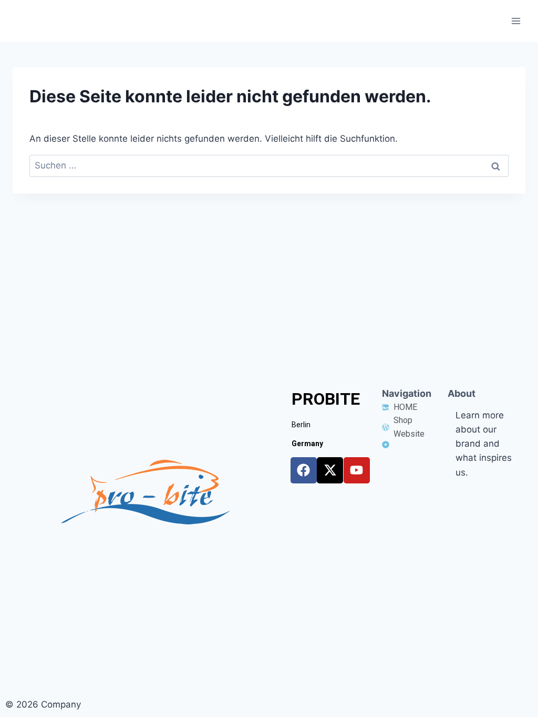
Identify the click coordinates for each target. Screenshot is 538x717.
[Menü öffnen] (515, 21)
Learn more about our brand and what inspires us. (484, 444)
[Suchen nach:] (269, 165)
